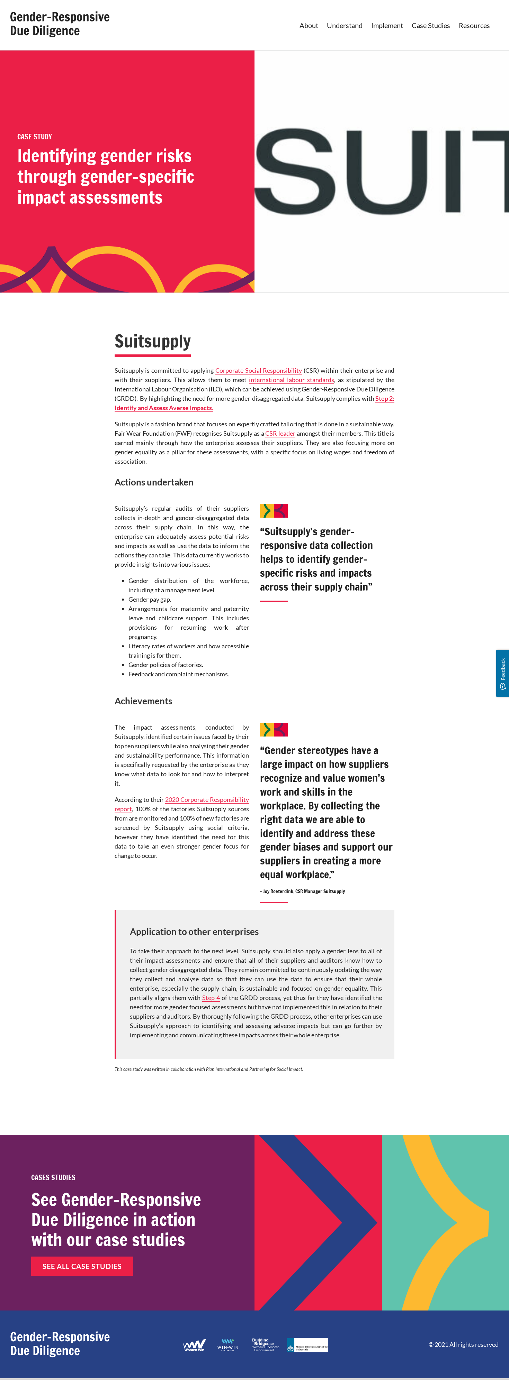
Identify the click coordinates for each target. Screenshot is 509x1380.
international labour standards (291, 379)
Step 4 (211, 997)
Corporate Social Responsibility (258, 370)
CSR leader (280, 433)
